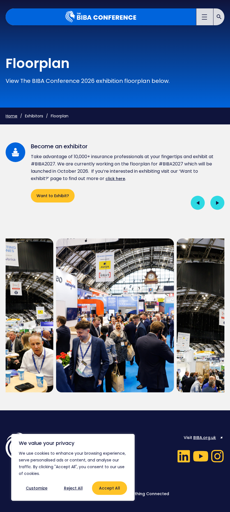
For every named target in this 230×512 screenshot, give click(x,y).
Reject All (73, 488)
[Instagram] (217, 456)
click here (115, 178)
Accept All (109, 488)
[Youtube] (201, 456)
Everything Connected (146, 494)
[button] (205, 17)
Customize (36, 488)
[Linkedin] (184, 456)
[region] (73, 467)
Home (11, 116)
